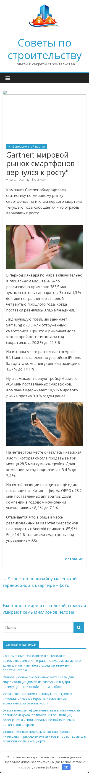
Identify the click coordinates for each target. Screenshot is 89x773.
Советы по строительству (45, 48)
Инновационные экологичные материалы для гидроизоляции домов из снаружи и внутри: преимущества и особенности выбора (38, 682)
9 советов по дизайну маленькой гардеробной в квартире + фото (40, 582)
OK (66, 767)
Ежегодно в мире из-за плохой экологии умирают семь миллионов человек (44, 609)
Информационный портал (26, 146)
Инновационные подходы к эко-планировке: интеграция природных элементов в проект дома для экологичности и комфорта (44, 736)
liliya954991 (38, 180)
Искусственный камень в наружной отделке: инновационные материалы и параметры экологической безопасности (37, 698)
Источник (74, 558)
